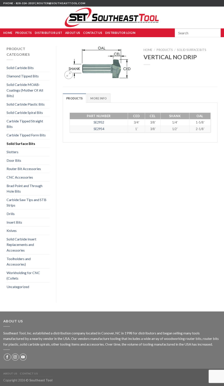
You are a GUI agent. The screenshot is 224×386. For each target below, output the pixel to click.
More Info (98, 98)
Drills (11, 214)
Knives (12, 230)
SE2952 (99, 122)
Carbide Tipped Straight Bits (25, 124)
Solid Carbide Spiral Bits (25, 112)
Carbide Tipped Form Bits (26, 135)
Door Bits (14, 160)
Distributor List (48, 33)
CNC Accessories (20, 177)
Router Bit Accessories (24, 169)
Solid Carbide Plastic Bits (26, 104)
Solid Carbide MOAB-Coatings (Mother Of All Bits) (25, 90)
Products (23, 33)
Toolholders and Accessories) (19, 261)
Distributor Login (120, 33)
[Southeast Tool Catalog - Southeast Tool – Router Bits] (112, 17)
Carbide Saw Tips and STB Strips (26, 202)
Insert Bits (14, 222)
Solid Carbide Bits (20, 68)
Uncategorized (18, 287)
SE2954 (99, 129)
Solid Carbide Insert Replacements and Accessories (21, 244)
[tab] (74, 98)
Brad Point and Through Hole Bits (24, 188)
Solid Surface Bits (21, 143)
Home (7, 33)
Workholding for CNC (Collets (23, 275)
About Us (72, 33)
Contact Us (92, 33)
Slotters (12, 152)
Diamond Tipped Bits (23, 76)
